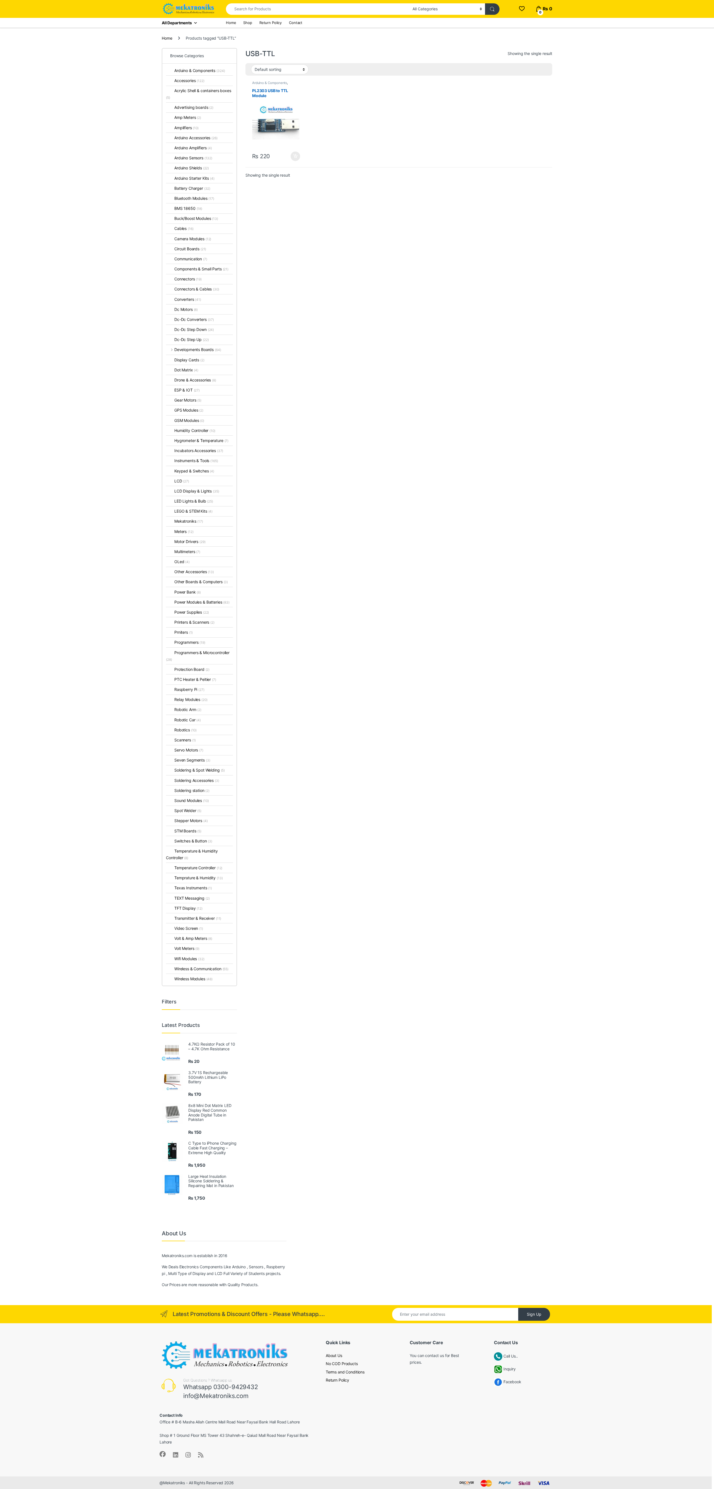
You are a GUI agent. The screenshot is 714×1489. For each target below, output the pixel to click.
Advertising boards (193, 107)
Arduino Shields (191, 167)
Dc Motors (186, 309)
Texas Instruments (193, 887)
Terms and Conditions (345, 1372)
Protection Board (191, 669)
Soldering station (191, 790)
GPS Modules (188, 410)
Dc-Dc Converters (194, 319)
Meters (183, 531)
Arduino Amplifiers (193, 147)
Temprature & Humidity (198, 877)
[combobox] (317, 9)
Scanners (185, 740)
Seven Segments (192, 760)
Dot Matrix (186, 370)
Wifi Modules (189, 958)
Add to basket (294, 156)
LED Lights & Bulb (193, 501)
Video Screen (188, 928)
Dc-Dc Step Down (194, 329)
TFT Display (188, 908)
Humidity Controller (194, 430)
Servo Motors (188, 750)
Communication (190, 258)
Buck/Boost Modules (196, 218)
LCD (181, 481)
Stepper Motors (191, 820)
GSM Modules (189, 420)
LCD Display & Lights (196, 491)
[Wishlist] (521, 8)
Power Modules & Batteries (202, 602)
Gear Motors (187, 400)
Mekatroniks (188, 521)
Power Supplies (191, 612)
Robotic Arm (187, 709)
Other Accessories (194, 571)
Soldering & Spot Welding (199, 770)
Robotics (185, 729)
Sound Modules (191, 800)
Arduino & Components (269, 83)
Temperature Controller (198, 867)
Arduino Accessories (196, 137)
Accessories (189, 80)
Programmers (189, 642)
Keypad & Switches (194, 471)
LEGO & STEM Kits (193, 511)
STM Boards (187, 830)
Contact (295, 22)
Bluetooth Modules (194, 198)
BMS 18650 (188, 208)
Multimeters (187, 551)
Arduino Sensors (193, 157)
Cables (183, 228)
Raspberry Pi (189, 689)
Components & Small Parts (201, 268)
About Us (334, 1355)
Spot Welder (187, 810)
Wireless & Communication (201, 968)
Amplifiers (186, 127)
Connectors (188, 279)
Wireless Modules (193, 978)
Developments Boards (197, 349)
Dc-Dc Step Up (191, 339)
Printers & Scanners (194, 622)
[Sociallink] (163, 1454)
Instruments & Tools (196, 460)
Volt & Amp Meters (193, 938)
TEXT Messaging (192, 898)
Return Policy (270, 22)
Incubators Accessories (198, 450)
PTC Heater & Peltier (195, 679)
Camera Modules (192, 238)
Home (231, 22)
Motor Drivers (190, 541)
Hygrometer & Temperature (201, 440)
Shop (247, 22)
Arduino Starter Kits (194, 178)
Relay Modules (191, 699)
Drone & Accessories (195, 380)
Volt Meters (186, 948)
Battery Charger (192, 188)
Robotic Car (187, 719)
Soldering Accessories (196, 780)
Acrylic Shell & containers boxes (198, 94)
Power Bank (187, 592)
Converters (187, 299)
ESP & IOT (187, 390)
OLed (182, 561)
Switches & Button (193, 841)
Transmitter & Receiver (197, 918)
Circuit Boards (190, 248)
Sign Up (534, 1314)
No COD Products (342, 1363)
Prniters (183, 632)
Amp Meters (187, 117)
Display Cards (189, 359)
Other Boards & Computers (201, 581)
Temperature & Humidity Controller (192, 854)
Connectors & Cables (196, 289)
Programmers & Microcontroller (198, 656)
